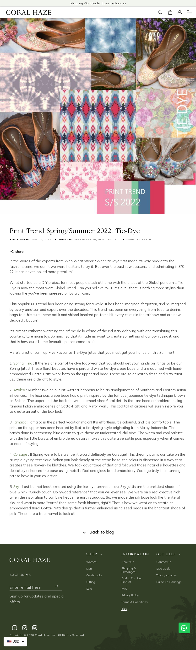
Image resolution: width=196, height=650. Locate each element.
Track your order (166, 575)
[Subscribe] (56, 586)
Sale (89, 588)
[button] (170, 12)
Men (89, 568)
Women (91, 562)
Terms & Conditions (134, 602)
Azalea (19, 390)
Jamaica (20, 422)
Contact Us (163, 562)
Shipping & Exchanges (128, 570)
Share (19, 251)
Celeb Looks (94, 575)
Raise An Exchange (168, 582)
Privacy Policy (130, 595)
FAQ (124, 588)
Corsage (20, 454)
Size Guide (163, 568)
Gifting (90, 582)
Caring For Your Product (131, 580)
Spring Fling (22, 363)
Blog (124, 608)
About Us (127, 562)
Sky (16, 486)
